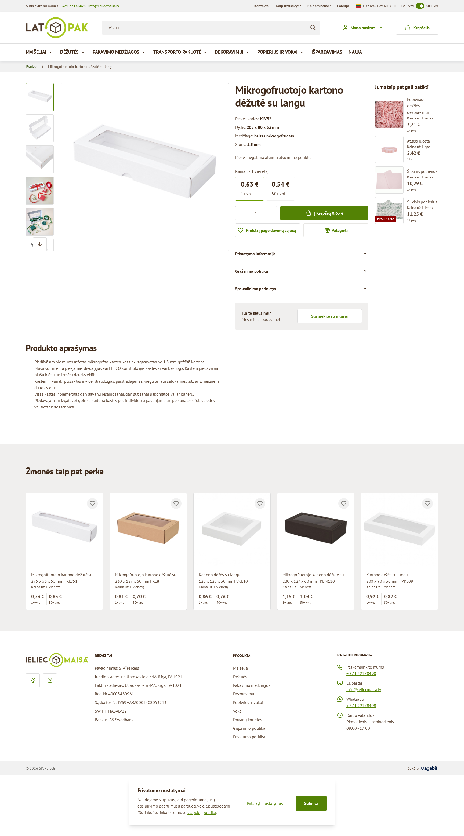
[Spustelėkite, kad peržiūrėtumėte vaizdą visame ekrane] (145, 167)
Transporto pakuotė (177, 52)
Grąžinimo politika (249, 728)
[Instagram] (50, 680)
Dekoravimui (229, 52)
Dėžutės (69, 52)
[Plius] (270, 213)
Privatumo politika (249, 736)
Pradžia (31, 66)
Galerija (343, 5)
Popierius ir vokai (277, 52)
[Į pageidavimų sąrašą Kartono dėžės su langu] (260, 503)
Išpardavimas (326, 52)
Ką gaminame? (319, 5)
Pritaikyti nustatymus (265, 803)
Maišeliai (36, 52)
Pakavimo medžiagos (116, 52)
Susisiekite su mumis (329, 316)
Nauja (355, 52)
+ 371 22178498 (361, 673)
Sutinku (311, 803)
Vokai (237, 711)
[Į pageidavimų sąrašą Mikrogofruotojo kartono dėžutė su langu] (92, 503)
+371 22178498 (73, 5)
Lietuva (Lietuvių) (377, 5)
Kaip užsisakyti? (288, 5)
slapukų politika (201, 812)
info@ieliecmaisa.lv (103, 5)
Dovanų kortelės (247, 719)
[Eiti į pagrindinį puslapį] (57, 27)
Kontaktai (261, 5)
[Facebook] (33, 680)
